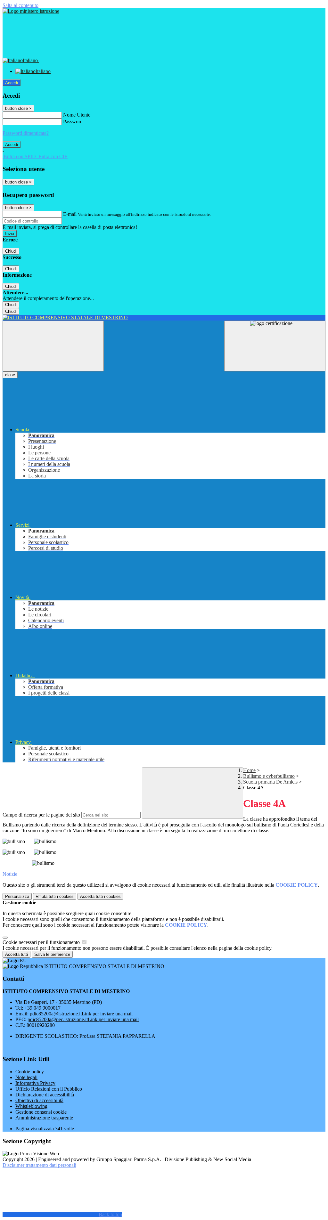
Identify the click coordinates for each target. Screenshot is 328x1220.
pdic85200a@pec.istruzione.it (83, 1019)
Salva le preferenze (52, 954)
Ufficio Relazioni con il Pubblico (48, 1089)
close (10, 374)
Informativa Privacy (35, 1083)
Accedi (11, 82)
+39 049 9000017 (42, 1008)
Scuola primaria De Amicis (270, 782)
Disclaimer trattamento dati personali (39, 1165)
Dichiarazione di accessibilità (44, 1094)
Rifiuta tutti (55, 896)
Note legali (26, 1077)
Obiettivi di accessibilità (39, 1100)
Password (73, 121)
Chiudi (11, 251)
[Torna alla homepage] (164, 318)
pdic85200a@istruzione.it (81, 1013)
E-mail (70, 214)
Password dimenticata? (26, 133)
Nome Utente (76, 115)
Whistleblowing (31, 1106)
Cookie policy (29, 1071)
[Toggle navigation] (53, 346)
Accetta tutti (100, 896)
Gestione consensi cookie (41, 1112)
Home (249, 770)
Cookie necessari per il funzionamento (42, 942)
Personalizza (17, 896)
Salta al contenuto (20, 5)
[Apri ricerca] (274, 346)
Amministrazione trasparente (44, 1117)
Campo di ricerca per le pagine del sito (41, 814)
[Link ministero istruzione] (31, 11)
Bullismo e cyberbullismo (269, 776)
